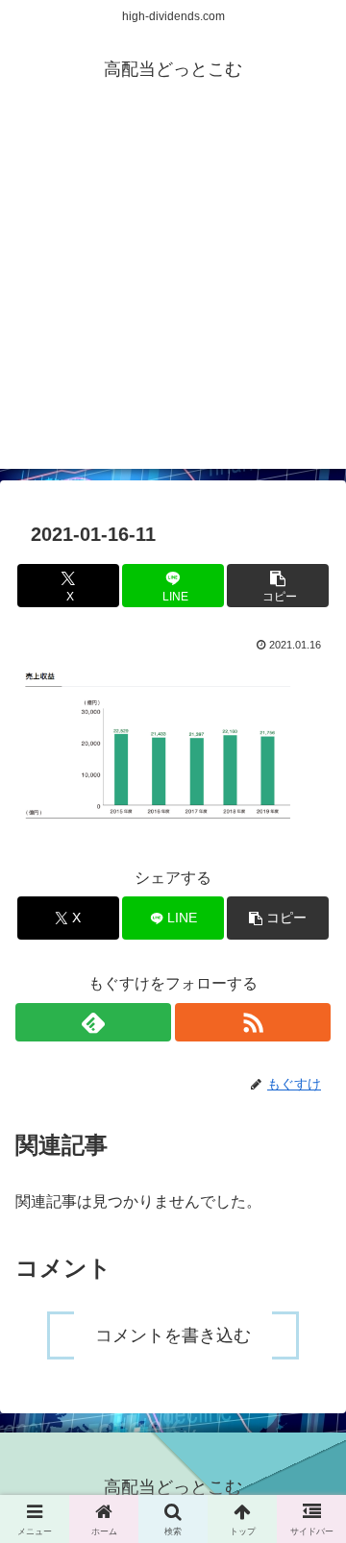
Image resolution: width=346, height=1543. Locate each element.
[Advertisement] (173, 296)
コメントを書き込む (173, 1335)
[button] (278, 585)
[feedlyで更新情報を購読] (93, 1022)
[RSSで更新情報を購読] (253, 1022)
